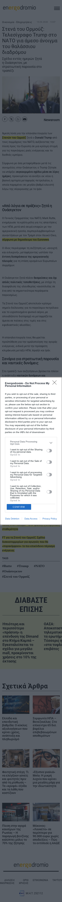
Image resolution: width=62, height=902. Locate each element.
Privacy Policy (49, 518)
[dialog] (31, 451)
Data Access (30, 518)
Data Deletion (12, 518)
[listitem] (31, 442)
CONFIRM (19, 507)
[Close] (55, 383)
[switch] (49, 450)
